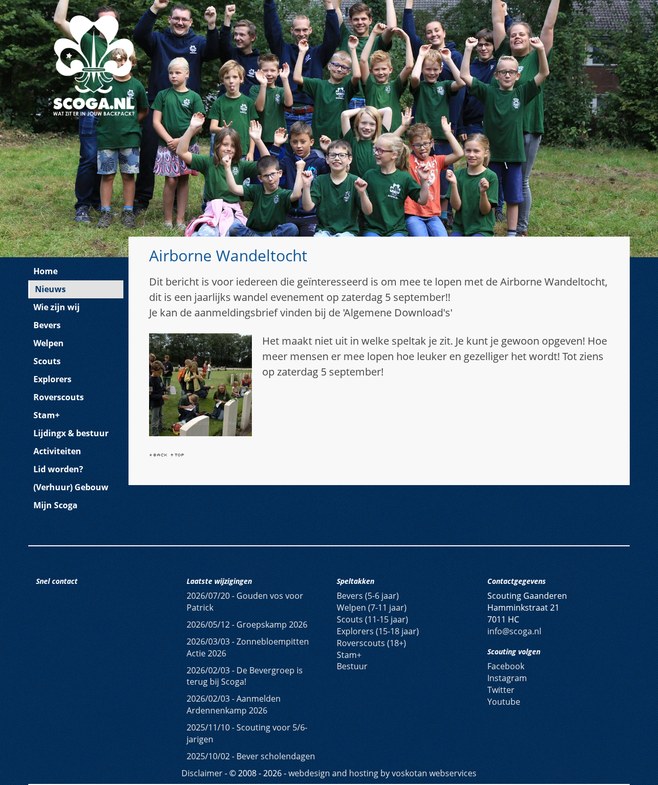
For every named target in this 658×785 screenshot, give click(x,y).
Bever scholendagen (251, 756)
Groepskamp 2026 (247, 624)
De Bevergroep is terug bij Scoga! (245, 676)
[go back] (158, 454)
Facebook (505, 666)
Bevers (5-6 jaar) (368, 595)
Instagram (507, 678)
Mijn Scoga (55, 505)
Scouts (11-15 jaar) (372, 619)
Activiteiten (57, 451)
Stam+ (46, 415)
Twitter (501, 689)
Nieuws (50, 289)
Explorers (52, 379)
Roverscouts (58, 397)
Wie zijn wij (56, 307)
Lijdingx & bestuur (70, 433)
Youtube (503, 701)
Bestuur (352, 666)
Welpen (48, 343)
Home (45, 271)
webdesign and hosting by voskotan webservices (382, 773)
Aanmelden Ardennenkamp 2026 (234, 704)
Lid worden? (58, 469)
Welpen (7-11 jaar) (372, 607)
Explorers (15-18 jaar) (378, 631)
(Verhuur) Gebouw (70, 487)
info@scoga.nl (514, 631)
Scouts (47, 361)
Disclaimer (202, 773)
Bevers (47, 325)
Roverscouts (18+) (371, 643)
